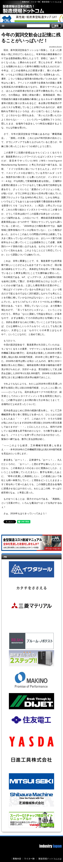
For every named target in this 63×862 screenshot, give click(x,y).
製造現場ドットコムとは (51, 2)
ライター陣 (35, 2)
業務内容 (25, 2)
